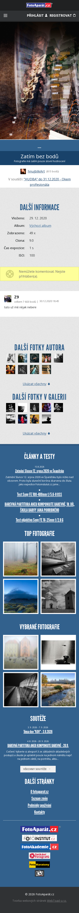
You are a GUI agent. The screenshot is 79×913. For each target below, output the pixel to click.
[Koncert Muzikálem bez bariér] (34, 407)
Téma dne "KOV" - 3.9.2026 (37, 731)
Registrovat (61, 15)
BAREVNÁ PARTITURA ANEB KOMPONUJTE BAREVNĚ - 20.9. (38, 745)
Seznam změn (39, 798)
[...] (10, 358)
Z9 (16, 297)
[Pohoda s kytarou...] (10, 419)
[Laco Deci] (58, 407)
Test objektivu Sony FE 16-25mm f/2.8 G (39, 520)
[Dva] (10, 407)
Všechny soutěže (35, 769)
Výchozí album (40, 225)
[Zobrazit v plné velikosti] (39, 80)
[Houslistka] (34, 419)
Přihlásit (36, 15)
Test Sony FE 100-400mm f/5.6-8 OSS (39, 494)
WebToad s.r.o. (57, 901)
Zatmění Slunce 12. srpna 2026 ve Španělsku (39, 471)
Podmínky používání (39, 805)
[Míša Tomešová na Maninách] (22, 419)
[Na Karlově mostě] (46, 419)
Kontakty (39, 812)
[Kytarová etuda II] (22, 407)
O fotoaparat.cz (40, 791)
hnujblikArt (36, 171)
